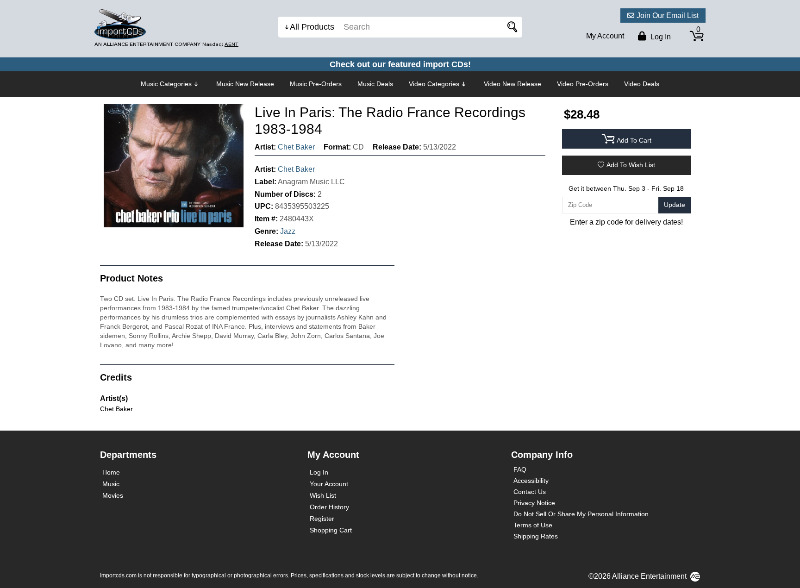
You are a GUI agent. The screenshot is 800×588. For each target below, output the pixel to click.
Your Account (329, 484)
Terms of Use (532, 525)
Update (674, 204)
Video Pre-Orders (582, 84)
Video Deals (641, 84)
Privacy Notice (534, 503)
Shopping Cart (331, 530)
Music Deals (375, 84)
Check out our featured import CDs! (400, 64)
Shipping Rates (535, 536)
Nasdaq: (220, 44)
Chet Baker (296, 147)
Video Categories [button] (434, 84)
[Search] (510, 27)
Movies (112, 495)
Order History (329, 507)
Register (322, 518)
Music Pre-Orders (316, 84)
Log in (660, 37)
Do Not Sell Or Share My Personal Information (581, 514)
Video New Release (512, 84)
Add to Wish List (630, 165)
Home (111, 472)
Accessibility (531, 480)
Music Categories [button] (166, 84)
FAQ (519, 469)
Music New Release (245, 84)
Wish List (323, 495)
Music (110, 484)
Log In (319, 472)
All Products (312, 26)
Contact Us (529, 491)
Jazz (287, 231)
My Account (605, 36)
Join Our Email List (668, 15)
